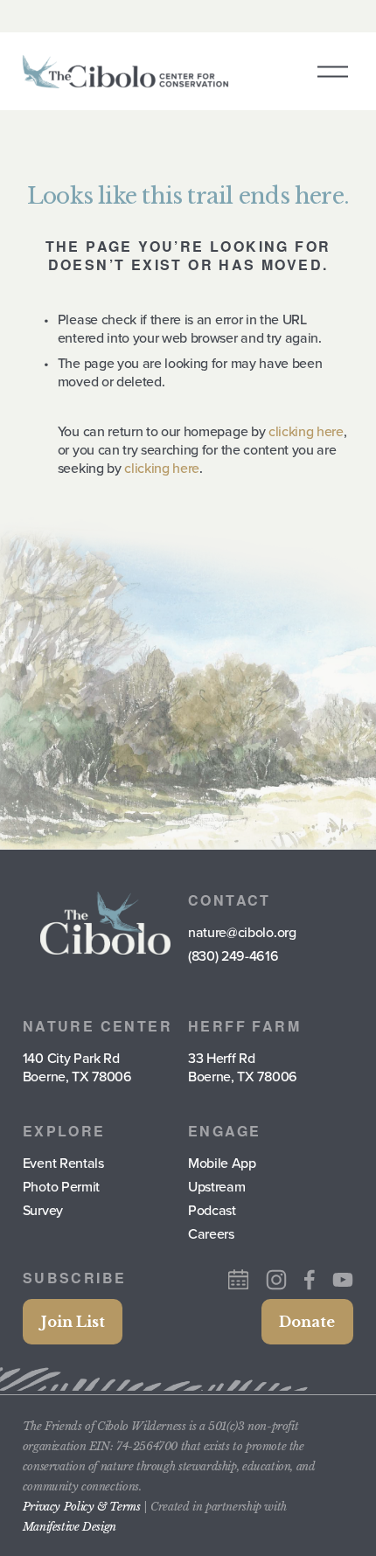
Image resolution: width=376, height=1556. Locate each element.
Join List (73, 1321)
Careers (211, 1234)
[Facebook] (309, 1279)
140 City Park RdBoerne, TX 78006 (77, 1067)
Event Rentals (63, 1163)
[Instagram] (276, 1279)
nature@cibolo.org (242, 932)
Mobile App (222, 1163)
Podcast (212, 1210)
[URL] (238, 1279)
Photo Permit (61, 1186)
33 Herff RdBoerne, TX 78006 (242, 1067)
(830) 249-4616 (233, 956)
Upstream (216, 1186)
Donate (307, 1321)
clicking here (306, 431)
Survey (43, 1210)
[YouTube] (342, 1279)
